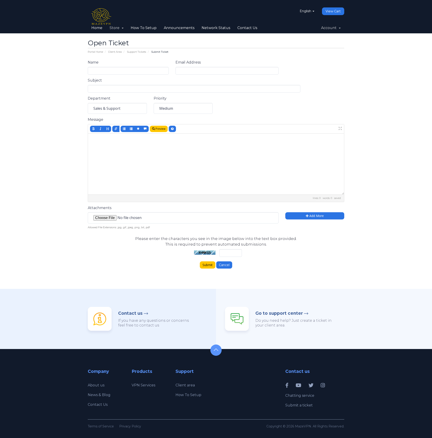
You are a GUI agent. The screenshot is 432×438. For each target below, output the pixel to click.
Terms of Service (101, 426)
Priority (160, 98)
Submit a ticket (299, 405)
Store (115, 28)
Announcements (179, 28)
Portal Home (95, 51)
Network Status (216, 28)
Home (96, 28)
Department (99, 98)
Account (329, 28)
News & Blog (99, 395)
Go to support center (279, 313)
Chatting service (299, 395)
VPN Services (143, 385)
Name (93, 62)
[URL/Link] (115, 129)
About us (96, 385)
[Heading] (107, 129)
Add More (316, 216)
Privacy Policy (130, 426)
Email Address (188, 62)
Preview (160, 129)
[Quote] (145, 129)
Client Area (115, 51)
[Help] (172, 129)
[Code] (138, 129)
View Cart (333, 11)
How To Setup (144, 28)
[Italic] (100, 129)
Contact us (130, 313)
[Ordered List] (131, 129)
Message (95, 119)
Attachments (99, 208)
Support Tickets (136, 51)
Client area (185, 385)
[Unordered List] (124, 129)
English (306, 11)
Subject (95, 80)
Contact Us (247, 28)
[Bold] (93, 129)
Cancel (224, 265)
